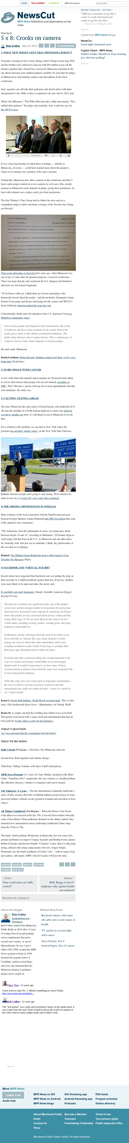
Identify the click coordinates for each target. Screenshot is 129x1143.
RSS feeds (101, 1094)
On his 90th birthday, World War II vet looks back (35, 700)
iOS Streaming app (75, 1094)
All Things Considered (13, 811)
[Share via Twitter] (41, 46)
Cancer (6, 864)
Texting (38, 864)
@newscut (17, 921)
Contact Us (40, 1123)
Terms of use (103, 1114)
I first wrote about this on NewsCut (18, 273)
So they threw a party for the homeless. (34, 720)
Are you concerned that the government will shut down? (28, 733)
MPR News (23, 21)
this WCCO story (9, 109)
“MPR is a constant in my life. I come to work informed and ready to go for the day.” (98, 18)
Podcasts (70, 1103)
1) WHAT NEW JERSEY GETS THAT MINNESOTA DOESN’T (36, 52)
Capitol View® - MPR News (96, 50)
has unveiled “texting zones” (24, 431)
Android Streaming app (78, 1099)
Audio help (9, 1100)
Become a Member (75, 1114)
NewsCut (86, 40)
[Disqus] (38, 1019)
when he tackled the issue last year (34, 305)
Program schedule (106, 1099)
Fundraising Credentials (78, 1123)
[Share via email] (52, 46)
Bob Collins (13, 46)
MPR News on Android (47, 1099)
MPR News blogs (44, 1103)
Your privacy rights (106, 1119)
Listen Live (13, 1095)
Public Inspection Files (109, 1123)
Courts (17, 864)
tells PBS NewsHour (55, 518)
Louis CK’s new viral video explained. (40, 498)
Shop (37, 1127)
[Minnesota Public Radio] (11, 3)
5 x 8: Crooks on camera (31, 38)
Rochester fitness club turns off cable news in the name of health (58, 919)
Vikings (6, 869)
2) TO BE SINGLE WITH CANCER (21, 369)
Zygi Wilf (18, 869)
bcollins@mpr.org (20, 918)
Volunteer (70, 1119)
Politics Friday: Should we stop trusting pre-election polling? (103, 55)
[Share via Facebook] (46, 46)
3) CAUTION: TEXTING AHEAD (20, 398)
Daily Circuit (8, 749)
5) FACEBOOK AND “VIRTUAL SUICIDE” (25, 567)
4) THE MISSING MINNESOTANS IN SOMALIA (28, 506)
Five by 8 (6, 33)
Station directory (105, 1103)
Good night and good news (96, 44)
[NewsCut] (36, 17)
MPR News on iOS (44, 1094)
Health (28, 864)
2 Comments (65, 46)
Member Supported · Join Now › (97, 9)
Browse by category (16, 898)
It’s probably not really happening (17, 592)
